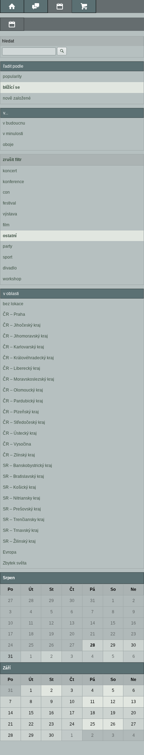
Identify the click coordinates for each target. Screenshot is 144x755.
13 (72, 623)
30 (72, 600)
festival (9, 203)
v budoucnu (14, 123)
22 (112, 634)
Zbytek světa (15, 563)
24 (10, 645)
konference (13, 181)
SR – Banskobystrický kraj (27, 465)
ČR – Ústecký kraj (20, 433)
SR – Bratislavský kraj (23, 476)
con (6, 192)
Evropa (9, 552)
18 (31, 634)
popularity (12, 76)
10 (10, 623)
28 (31, 600)
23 (133, 634)
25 (31, 645)
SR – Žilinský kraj (19, 541)
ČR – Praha (14, 314)
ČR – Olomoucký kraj (23, 390)
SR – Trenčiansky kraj (23, 519)
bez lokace (13, 303)
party (7, 246)
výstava (10, 214)
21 (92, 634)
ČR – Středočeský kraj (24, 422)
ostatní (9, 235)
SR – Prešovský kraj (22, 509)
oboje (8, 144)
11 (31, 623)
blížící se (11, 87)
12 (51, 623)
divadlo (10, 268)
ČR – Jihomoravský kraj (25, 336)
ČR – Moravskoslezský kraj (28, 379)
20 (72, 634)
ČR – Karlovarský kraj (23, 347)
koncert (10, 170)
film (6, 224)
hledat (8, 41)
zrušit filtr (12, 159)
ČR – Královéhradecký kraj (28, 357)
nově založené (17, 98)
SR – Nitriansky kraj (21, 498)
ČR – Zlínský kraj (19, 455)
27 (10, 600)
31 (92, 600)
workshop (12, 278)
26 (51, 645)
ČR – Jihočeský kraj (22, 325)
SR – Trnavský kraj (20, 530)
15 (112, 623)
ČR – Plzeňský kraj (21, 411)
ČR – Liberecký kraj (21, 368)
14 (92, 623)
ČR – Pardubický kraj (23, 401)
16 (133, 623)
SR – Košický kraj (19, 487)
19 (51, 634)
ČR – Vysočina (17, 444)
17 (10, 634)
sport (7, 257)
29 (51, 600)
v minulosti (13, 133)
